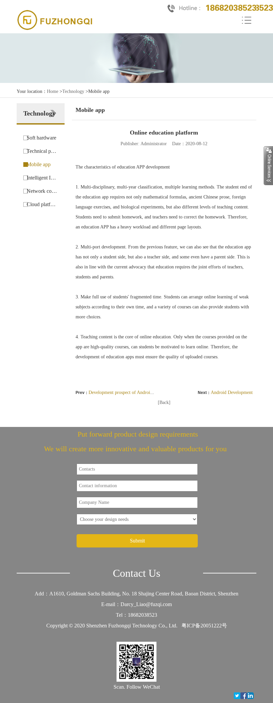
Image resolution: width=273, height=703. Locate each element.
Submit (137, 540)
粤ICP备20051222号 (204, 625)
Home (52, 91)
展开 (268, 165)
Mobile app (39, 164)
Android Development (232, 392)
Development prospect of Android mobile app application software (151, 392)
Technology (73, 91)
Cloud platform (42, 204)
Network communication (42, 191)
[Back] (164, 402)
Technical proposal (42, 151)
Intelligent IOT (42, 177)
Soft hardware (41, 138)
